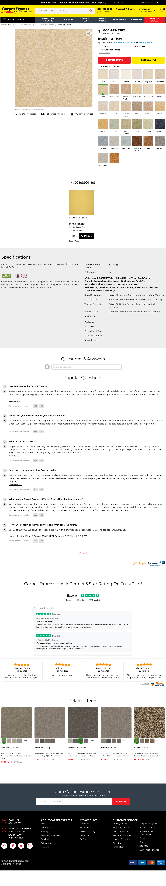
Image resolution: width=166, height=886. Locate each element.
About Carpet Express (56, 820)
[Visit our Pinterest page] (4, 846)
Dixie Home (106, 42)
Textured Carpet (47, 25)
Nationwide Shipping (95, 2)
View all (83, 553)
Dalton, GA (118, 2)
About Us (46, 824)
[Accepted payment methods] (147, 862)
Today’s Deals (154, 19)
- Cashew (10, 748)
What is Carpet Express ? (22, 441)
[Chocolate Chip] (152, 740)
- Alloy (42, 748)
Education (46, 843)
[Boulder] (147, 740)
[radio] (103, 76)
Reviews (45, 847)
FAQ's (83, 839)
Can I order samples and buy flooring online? (33, 470)
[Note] (37, 740)
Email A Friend (37, 110)
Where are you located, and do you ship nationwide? (37, 416)
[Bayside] (142, 740)
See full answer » (15, 401)
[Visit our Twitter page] (21, 846)
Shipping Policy (121, 828)
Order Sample (148, 60)
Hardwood (120, 20)
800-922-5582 (15, 823)
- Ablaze (141, 748)
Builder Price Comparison (146, 832)
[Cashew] (4, 740)
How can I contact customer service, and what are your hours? (43, 525)
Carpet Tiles (84, 19)
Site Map (143, 846)
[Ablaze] (136, 740)
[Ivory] (14, 740)
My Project (85, 835)
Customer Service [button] (148, 2)
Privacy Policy (120, 824)
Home (4, 25)
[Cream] (9, 740)
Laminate (137, 20)
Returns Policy (120, 831)
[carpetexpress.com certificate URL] (152, 684)
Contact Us (47, 828)
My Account (88, 820)
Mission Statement (51, 835)
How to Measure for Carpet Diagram (28, 386)
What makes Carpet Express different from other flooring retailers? (46, 499)
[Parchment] (19, 740)
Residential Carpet (28, 25)
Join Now (121, 801)
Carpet (68, 20)
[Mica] (42, 740)
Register (84, 824)
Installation (118, 847)
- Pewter (77, 748)
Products (45, 839)
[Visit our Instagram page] (30, 846)
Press (142, 838)
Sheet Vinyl (102, 19)
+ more (25, 740)
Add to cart (86, 236)
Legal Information (122, 839)
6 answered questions (124, 42)
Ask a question (146, 42)
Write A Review (21, 110)
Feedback (118, 843)
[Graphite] (52, 740)
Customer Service (125, 820)
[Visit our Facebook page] (13, 846)
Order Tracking (87, 831)
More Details (104, 53)
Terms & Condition (122, 835)
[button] (147, 10)
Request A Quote (148, 824)
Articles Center (147, 828)
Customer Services (149, 850)
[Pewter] (47, 740)
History (44, 831)
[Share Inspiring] (89, 33)
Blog (141, 842)
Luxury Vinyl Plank (49, 19)
